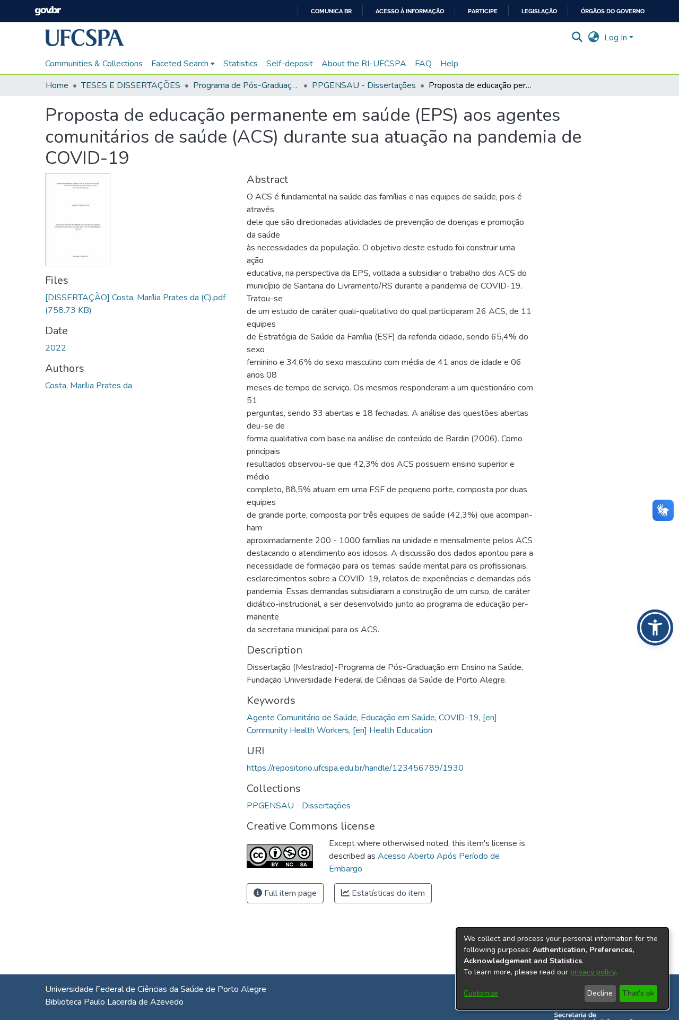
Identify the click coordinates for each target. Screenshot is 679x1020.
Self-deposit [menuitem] (289, 63)
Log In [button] (616, 37)
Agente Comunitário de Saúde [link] (302, 717)
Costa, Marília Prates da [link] (88, 385)
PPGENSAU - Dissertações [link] (364, 85)
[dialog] (562, 968)
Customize (481, 993)
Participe (483, 11)
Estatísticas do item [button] (387, 893)
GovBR (47, 11)
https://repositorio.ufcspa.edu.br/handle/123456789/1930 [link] (355, 768)
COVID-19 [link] (459, 717)
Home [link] (57, 85)
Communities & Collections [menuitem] (94, 63)
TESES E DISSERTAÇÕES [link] (130, 85)
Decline (600, 993)
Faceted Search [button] (179, 63)
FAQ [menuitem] (423, 63)
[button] (84, 38)
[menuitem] (183, 63)
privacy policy (592, 972)
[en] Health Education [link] (392, 730)
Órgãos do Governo (613, 11)
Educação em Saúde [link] (398, 717)
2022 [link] (55, 348)
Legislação (539, 11)
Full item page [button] (289, 893)
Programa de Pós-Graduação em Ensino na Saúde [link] (246, 85)
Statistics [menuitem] (240, 63)
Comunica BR (331, 11)
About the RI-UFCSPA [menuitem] (363, 63)
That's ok (638, 993)
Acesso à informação (410, 11)
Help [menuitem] (449, 63)
